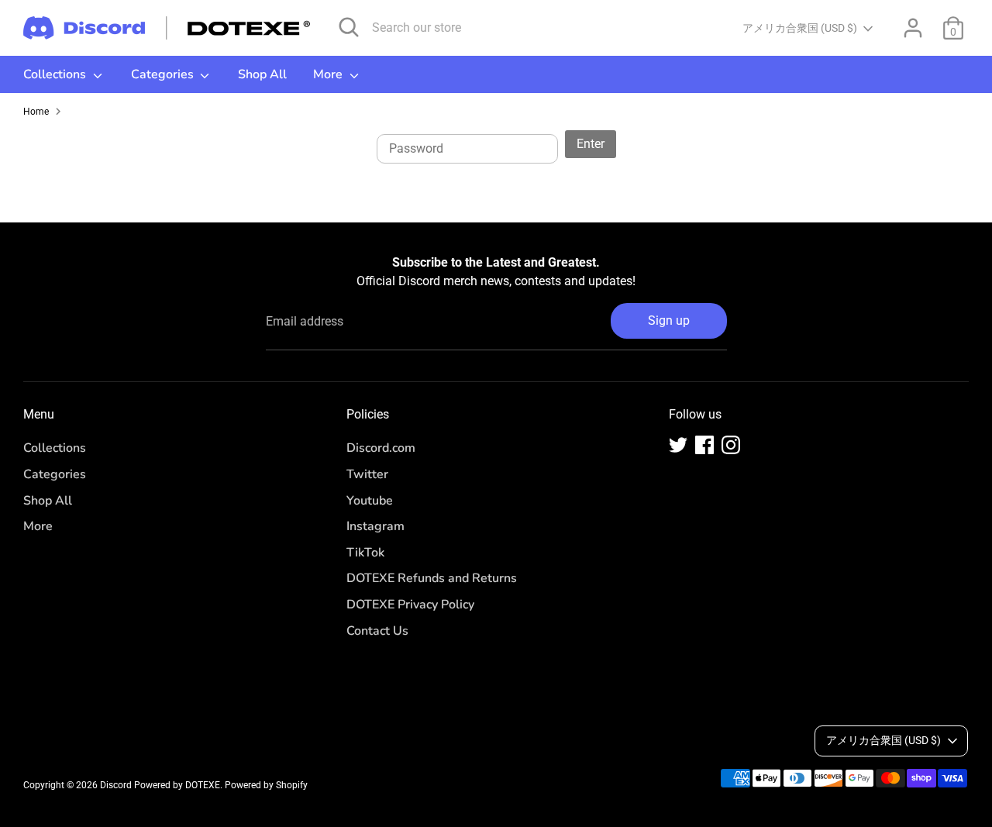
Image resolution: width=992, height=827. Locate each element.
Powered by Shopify (266, 785)
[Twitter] (678, 445)
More (329, 74)
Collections (56, 74)
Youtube (369, 500)
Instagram (375, 526)
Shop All (262, 74)
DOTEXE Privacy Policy (410, 604)
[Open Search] (348, 27)
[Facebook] (704, 445)
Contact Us (377, 630)
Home (36, 111)
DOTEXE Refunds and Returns (431, 578)
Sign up (669, 320)
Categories (164, 74)
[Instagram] (731, 445)
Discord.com (380, 448)
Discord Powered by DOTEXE (160, 785)
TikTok (365, 552)
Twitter (367, 474)
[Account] (912, 27)
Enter (590, 143)
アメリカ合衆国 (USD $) (799, 28)
